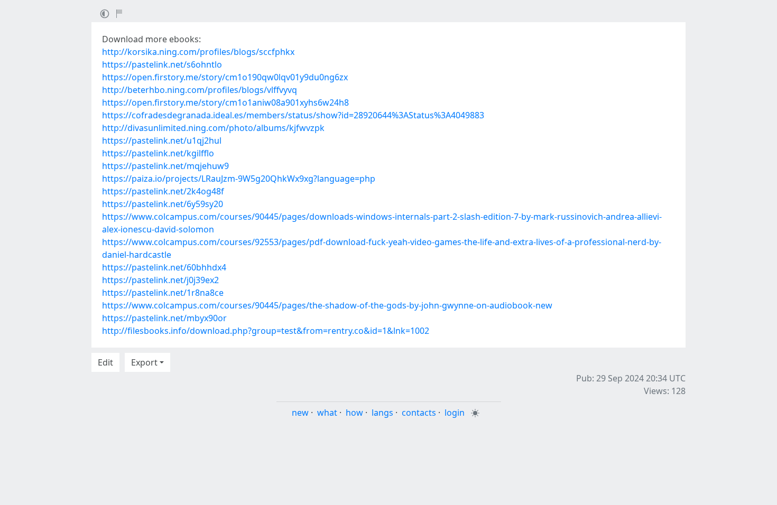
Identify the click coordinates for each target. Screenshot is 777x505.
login (455, 412)
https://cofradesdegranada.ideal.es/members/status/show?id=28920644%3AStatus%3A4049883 (293, 115)
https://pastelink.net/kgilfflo (158, 153)
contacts (419, 412)
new (300, 412)
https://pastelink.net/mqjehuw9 (165, 166)
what (327, 412)
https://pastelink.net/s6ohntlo (162, 64)
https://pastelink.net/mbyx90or (164, 318)
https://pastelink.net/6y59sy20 (162, 204)
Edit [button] (105, 362)
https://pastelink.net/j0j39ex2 (160, 280)
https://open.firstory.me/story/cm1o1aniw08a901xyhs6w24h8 (225, 102)
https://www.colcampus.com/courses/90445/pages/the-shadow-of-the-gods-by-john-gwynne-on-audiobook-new (327, 305)
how (354, 412)
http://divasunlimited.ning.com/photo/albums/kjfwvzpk (213, 128)
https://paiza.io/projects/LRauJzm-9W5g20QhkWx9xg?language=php (238, 178)
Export (144, 362)
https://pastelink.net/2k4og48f (163, 191)
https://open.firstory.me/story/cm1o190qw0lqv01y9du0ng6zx (225, 77)
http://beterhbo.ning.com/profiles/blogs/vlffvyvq (199, 90)
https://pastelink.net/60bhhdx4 (164, 267)
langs (382, 412)
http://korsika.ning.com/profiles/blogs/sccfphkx (198, 52)
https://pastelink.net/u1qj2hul (161, 140)
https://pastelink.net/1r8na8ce (163, 292)
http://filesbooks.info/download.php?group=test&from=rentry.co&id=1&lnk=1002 (265, 330)
